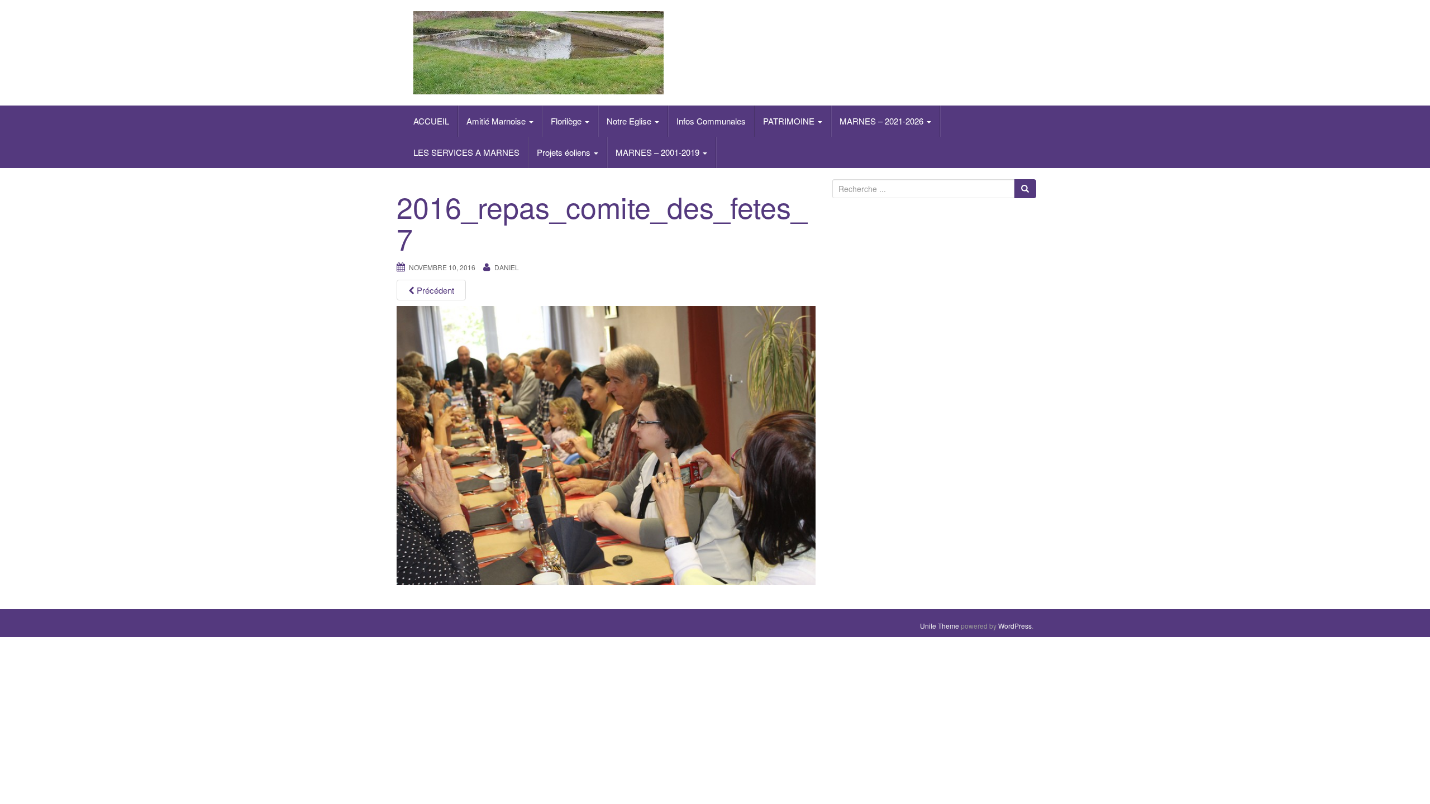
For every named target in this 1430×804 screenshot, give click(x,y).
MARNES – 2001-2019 (659, 152)
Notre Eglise (630, 121)
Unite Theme (939, 625)
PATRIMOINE (790, 121)
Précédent (434, 290)
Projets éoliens (565, 152)
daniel (506, 267)
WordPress (1015, 625)
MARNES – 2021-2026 (883, 121)
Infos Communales (711, 121)
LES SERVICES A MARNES (466, 152)
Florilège (567, 121)
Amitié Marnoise (497, 121)
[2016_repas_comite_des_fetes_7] (606, 444)
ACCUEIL (431, 121)
